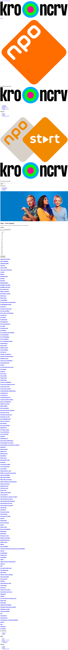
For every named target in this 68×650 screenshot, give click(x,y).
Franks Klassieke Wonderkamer (8, 390)
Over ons (3, 633)
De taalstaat (3, 330)
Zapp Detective (4, 617)
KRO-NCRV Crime (5, 460)
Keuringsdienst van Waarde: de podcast (9, 445)
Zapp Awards (3, 615)
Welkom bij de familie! (5, 604)
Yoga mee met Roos (5, 611)
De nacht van (3, 315)
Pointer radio (3, 527)
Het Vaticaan (3, 423)
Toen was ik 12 (3, 579)
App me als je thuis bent (6, 269)
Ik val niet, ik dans (4, 429)
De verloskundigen (4, 336)
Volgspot (2, 596)
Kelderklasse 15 (4, 438)
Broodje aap (3, 295)
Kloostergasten (3, 453)
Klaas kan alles (4, 449)
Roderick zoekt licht (5, 537)
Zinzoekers (3, 626)
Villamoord (3, 594)
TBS (1, 566)
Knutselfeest (3, 455)
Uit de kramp (3, 585)
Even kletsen (3, 369)
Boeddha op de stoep (5, 287)
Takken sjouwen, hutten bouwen (8, 561)
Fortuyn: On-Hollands (5, 382)
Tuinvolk (2, 581)
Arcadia (2, 272)
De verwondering (4, 339)
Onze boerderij (4, 494)
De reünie (2, 326)
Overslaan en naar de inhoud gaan (5, 0)
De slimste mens (4, 188)
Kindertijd (2, 447)
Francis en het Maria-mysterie (7, 384)
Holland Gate (3, 427)
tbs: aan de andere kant (5, 568)
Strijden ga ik (3, 555)
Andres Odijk (3, 267)
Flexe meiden (3, 375)
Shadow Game (3, 542)
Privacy (3, 640)
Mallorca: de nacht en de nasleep (8, 473)
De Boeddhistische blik (5, 304)
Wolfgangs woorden (5, 609)
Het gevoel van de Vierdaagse (7, 410)
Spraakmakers (3, 553)
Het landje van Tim (5, 416)
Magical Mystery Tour (5, 470)
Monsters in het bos (5, 483)
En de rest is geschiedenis (6, 360)
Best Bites (2, 280)
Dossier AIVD (3, 345)
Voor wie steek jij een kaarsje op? (8, 598)
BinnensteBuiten (4, 282)
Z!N (1, 613)
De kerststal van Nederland (6, 313)
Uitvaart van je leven (5, 589)
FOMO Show (3, 380)
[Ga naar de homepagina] (34, 17)
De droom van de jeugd (5, 308)
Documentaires (4, 343)
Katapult (2, 436)
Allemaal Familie (4, 263)
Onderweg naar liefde (5, 492)
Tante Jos (2, 563)
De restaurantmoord (5, 323)
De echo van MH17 (4, 311)
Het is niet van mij (4, 412)
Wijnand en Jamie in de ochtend (8, 607)
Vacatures (3, 634)
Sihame (2, 544)
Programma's (4, 632)
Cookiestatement (4, 642)
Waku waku (3, 600)
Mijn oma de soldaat (5, 477)
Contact (3, 638)
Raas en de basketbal (5, 529)
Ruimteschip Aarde (5, 540)
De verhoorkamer (4, 334)
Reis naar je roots (4, 535)
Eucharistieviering (4, 362)
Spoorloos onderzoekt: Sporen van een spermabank (12, 548)
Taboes (2, 559)
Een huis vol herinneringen (6, 356)
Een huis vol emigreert (5, 354)
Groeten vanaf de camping (6, 399)
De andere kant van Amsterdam (7, 302)
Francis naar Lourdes (5, 388)
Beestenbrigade (4, 276)
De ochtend (3, 317)
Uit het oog (3, 587)
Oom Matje (3, 509)
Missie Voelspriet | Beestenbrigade (8, 481)
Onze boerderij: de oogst (6, 503)
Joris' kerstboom (4, 434)
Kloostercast (3, 451)
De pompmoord (4, 321)
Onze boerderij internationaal (7, 501)
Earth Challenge (4, 349)
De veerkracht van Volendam (7, 332)
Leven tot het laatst (4, 466)
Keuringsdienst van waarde (6, 442)
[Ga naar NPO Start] (34, 161)
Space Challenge (4, 546)
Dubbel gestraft (4, 347)
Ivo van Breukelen (4, 432)
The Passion (3, 572)
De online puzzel (4, 187)
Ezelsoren (2, 371)
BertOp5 (2, 278)
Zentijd (2, 622)
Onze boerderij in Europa (6, 499)
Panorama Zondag (4, 512)
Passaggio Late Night (5, 516)
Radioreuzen (3, 531)
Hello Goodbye (3, 406)
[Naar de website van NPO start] (34, 85)
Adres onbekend (4, 261)
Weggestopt (3, 602)
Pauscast (2, 518)
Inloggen (7, 86)
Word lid (1, 18)
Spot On (2, 550)
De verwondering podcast (6, 341)
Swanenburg (3, 557)
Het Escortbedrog (4, 408)
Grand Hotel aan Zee (5, 397)
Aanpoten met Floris (5, 259)
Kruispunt (2, 462)
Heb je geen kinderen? (5, 401)
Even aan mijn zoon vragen (6, 367)
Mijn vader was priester (6, 479)
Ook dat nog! (3, 507)
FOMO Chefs (3, 378)
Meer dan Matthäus (5, 475)
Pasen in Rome (3, 514)
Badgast (2, 274)
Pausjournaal (3, 520)
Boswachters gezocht (5, 293)
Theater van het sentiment (6, 574)
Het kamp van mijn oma (6, 414)
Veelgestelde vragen (5, 641)
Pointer (2, 524)
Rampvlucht (3, 533)
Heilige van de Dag (4, 403)
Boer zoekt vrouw (4, 289)
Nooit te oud (3, 490)
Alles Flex (2, 265)
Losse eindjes (3, 468)
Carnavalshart (3, 300)
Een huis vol (4, 189)
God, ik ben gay (4, 395)
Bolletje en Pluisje (4, 291)
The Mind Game (4, 570)
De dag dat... (3, 306)
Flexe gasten (3, 373)
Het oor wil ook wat (5, 421)
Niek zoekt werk (4, 488)
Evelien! (2, 365)
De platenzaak (3, 319)
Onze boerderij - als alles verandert (8, 496)
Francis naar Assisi (4, 386)
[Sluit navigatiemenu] (0, 179)
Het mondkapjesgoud (5, 419)
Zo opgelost (3, 628)
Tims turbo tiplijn (4, 576)
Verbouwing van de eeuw (6, 591)
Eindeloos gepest (4, 358)
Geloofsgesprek (4, 393)
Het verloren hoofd (4, 425)
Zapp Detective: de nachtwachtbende (9, 620)
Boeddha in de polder (5, 285)
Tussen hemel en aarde (5, 583)
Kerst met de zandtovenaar (6, 440)
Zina (1, 624)
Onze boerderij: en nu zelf (6, 505)
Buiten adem (3, 298)
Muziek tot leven (4, 486)
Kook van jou (3, 457)
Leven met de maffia (5, 464)
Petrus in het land (4, 522)
